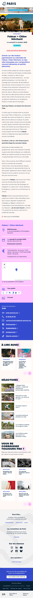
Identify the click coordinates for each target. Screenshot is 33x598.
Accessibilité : (13, 585)
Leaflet (17, 279)
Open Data (6, 588)
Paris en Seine (25, 594)
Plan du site (27, 588)
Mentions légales (16, 583)
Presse (28, 585)
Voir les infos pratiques (17, 50)
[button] (16, 269)
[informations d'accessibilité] (11, 292)
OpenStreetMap (24, 279)
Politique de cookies (16, 588)
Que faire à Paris (13, 594)
